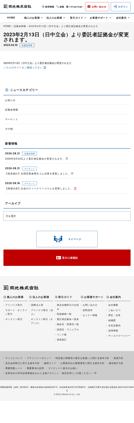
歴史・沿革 (114, 315)
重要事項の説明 (35, 368)
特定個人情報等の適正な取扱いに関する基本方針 (82, 358)
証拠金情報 (27, 45)
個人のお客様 (32, 17)
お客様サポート (99, 17)
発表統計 (62, 339)
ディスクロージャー (119, 335)
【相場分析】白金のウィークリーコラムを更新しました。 (39, 188)
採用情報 (49, 6)
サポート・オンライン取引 (16, 312)
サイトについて (14, 358)
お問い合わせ (90, 304)
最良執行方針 (116, 363)
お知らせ (10, 100)
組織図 (112, 320)
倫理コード (50, 363)
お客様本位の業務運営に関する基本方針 (82, 363)
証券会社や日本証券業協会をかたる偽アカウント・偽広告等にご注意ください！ (49, 373)
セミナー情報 (90, 315)
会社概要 (113, 304)
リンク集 (62, 334)
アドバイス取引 (14, 304)
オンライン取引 (14, 319)
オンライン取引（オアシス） (42, 321)
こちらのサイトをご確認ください (23, 67)
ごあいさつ (114, 310)
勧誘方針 (119, 358)
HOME (11, 17)
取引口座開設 (70, 257)
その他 (9, 128)
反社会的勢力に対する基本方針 (22, 363)
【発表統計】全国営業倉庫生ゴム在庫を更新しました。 (37, 173)
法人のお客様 (54, 17)
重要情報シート (14, 368)
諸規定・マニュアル (68, 329)
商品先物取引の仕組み (68, 306)
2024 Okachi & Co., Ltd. (68, 394)
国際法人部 (37, 304)
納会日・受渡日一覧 (68, 324)
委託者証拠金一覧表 (68, 319)
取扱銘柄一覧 (64, 313)
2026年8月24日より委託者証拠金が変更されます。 (35, 158)
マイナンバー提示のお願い (63, 368)
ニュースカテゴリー (24, 90)
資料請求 (87, 310)
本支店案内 (114, 325)
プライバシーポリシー (39, 358)
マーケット (11, 119)
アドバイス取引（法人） (42, 312)
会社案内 (121, 17)
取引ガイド (76, 17)
